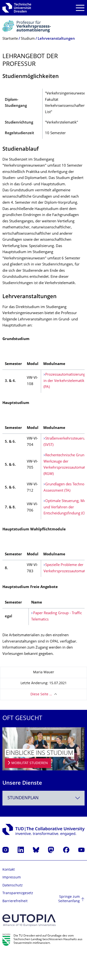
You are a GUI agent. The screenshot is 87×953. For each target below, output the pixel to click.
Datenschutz (12, 885)
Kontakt (8, 869)
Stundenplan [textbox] (23, 798)
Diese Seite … (41, 694)
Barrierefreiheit (15, 901)
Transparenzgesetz (17, 893)
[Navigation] (80, 8)
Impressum (11, 877)
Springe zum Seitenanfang (69, 899)
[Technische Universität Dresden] (16, 7)
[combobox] (43, 798)
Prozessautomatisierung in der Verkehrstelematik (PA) (65, 381)
